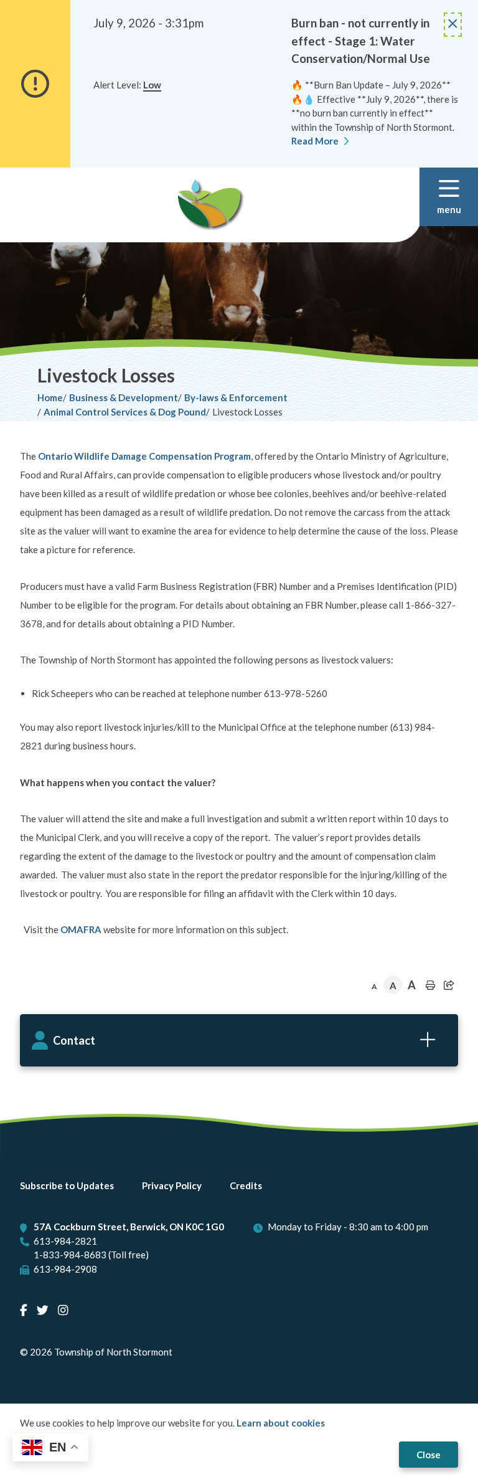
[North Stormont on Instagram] (63, 1310)
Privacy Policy (172, 1185)
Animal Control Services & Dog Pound (125, 411)
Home (50, 397)
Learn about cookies (281, 1422)
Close (428, 1454)
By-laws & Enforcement (236, 397)
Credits (246, 1185)
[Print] (430, 985)
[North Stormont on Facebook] (23, 1310)
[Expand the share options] (448, 985)
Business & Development (123, 397)
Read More (315, 140)
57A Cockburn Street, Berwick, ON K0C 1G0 (129, 1226)
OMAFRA (80, 929)
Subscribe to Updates (67, 1185)
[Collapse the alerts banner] (453, 24)
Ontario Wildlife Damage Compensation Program (144, 456)
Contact (74, 1040)
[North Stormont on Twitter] (43, 1310)
